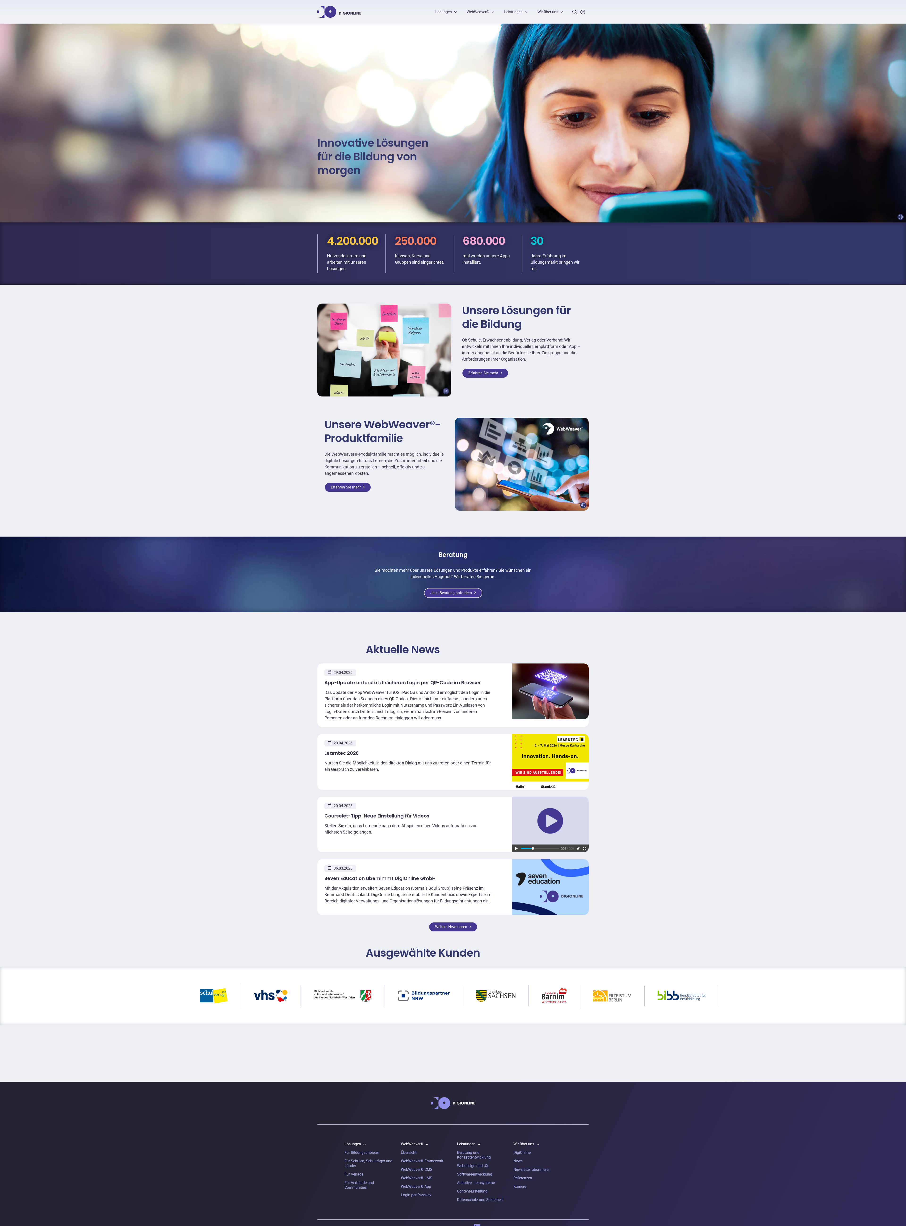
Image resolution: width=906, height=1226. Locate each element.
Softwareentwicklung (474, 1174)
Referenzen (522, 1178)
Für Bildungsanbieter (361, 1152)
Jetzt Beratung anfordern (451, 593)
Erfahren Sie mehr (483, 373)
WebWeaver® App (416, 1186)
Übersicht (408, 1152)
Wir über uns (547, 12)
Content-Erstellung (472, 1191)
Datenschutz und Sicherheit (480, 1199)
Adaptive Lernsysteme (476, 1182)
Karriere (519, 1186)
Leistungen (513, 12)
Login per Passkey (416, 1195)
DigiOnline (522, 1152)
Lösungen (443, 12)
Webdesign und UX (472, 1165)
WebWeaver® (478, 12)
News (518, 1161)
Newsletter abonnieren (531, 1169)
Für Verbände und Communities (359, 1185)
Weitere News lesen (451, 927)
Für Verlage (353, 1174)
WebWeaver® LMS (416, 1178)
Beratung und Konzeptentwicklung (474, 1154)
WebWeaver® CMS (416, 1169)
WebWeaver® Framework (422, 1161)
